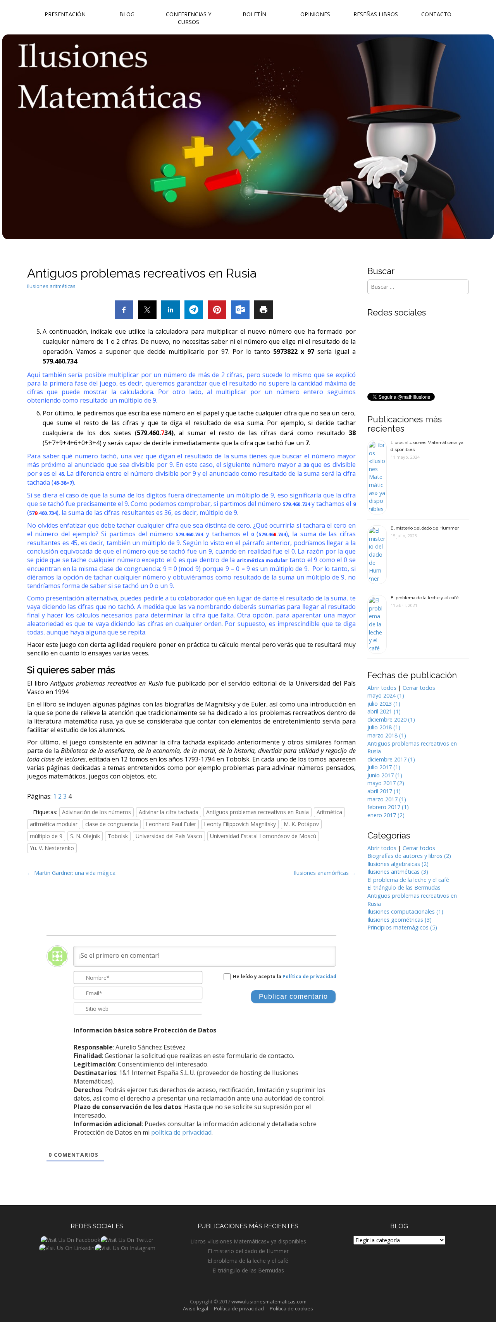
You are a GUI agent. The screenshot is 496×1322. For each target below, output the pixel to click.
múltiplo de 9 (46, 836)
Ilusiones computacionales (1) (405, 911)
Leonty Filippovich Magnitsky (240, 824)
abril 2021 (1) (384, 711)
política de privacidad (181, 1132)
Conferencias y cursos (188, 18)
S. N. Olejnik (85, 836)
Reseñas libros (375, 14)
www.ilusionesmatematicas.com (269, 1301)
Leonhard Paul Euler (171, 824)
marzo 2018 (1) (386, 735)
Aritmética (329, 812)
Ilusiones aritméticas (51, 286)
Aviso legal (195, 1308)
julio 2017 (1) (383, 767)
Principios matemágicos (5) (402, 927)
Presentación (65, 14)
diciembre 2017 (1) (391, 759)
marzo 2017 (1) (386, 799)
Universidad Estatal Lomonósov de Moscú (263, 836)
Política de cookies (291, 1308)
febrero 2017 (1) (388, 807)
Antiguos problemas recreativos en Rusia (257, 812)
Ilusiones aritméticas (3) (397, 871)
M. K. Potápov (301, 824)
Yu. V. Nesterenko (52, 848)
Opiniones (315, 14)
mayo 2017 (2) (385, 783)
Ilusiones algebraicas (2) (398, 864)
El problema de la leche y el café (424, 597)
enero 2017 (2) (386, 815)
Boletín (254, 14)
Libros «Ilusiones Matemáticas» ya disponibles (248, 1241)
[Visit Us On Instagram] (125, 1247)
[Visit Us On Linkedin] (67, 1247)
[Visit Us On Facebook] (70, 1239)
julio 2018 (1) (383, 727)
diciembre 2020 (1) (391, 719)
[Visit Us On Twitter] (126, 1239)
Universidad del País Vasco (169, 836)
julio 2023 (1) (383, 703)
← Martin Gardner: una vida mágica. (72, 872)
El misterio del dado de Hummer (425, 528)
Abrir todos (381, 687)
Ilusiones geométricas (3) (399, 919)
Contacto (436, 14)
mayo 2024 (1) (385, 695)
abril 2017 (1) (384, 791)
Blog (126, 14)
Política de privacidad (309, 976)
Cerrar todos (419, 687)
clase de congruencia (111, 824)
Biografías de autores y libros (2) (409, 855)
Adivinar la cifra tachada (168, 812)
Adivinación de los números (96, 812)
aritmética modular (262, 560)
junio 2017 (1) (384, 775)
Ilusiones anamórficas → (325, 872)
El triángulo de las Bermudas (404, 887)
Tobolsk (118, 836)
